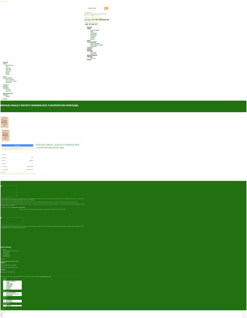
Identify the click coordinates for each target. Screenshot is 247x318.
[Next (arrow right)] (2, 315)
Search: (86, 8)
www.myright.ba (22, 207)
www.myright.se (15, 207)
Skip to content (4, 1)
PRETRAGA (110, 8)
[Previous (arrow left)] (1, 315)
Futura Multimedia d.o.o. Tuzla (45, 276)
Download (17, 145)
